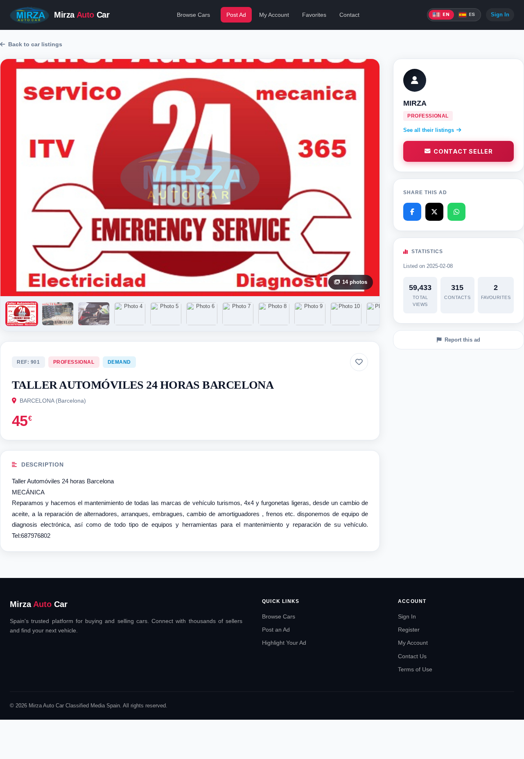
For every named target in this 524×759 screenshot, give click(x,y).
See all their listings (428, 130)
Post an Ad (276, 629)
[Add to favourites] (359, 362)
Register (409, 629)
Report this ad (462, 340)
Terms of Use (415, 669)
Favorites (314, 14)
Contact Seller (463, 151)
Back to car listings (35, 44)
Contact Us (412, 656)
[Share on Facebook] (412, 212)
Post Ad (236, 14)
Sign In (500, 14)
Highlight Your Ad (284, 642)
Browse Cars (193, 14)
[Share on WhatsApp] (456, 212)
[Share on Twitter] (434, 212)
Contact (349, 14)
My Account (274, 14)
